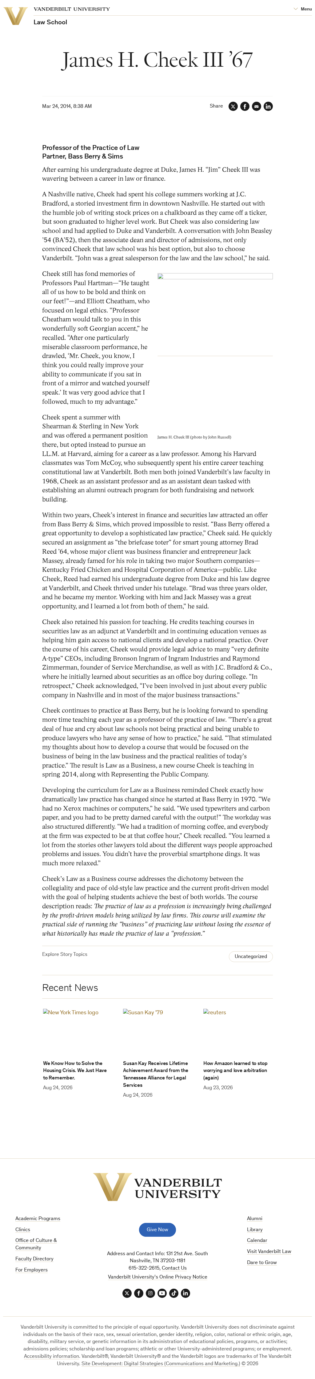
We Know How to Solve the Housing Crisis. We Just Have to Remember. (75, 1071)
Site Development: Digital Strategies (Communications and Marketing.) (161, 1364)
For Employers (31, 1270)
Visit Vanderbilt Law (269, 1252)
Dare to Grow (262, 1263)
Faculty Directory (34, 1259)
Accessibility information (51, 1356)
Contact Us (174, 1268)
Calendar (257, 1240)
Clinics (22, 1230)
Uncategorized (251, 957)
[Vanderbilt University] (157, 1186)
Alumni (254, 1219)
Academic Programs (37, 1219)
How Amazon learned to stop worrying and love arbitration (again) (235, 1071)
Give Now (157, 1230)
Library (255, 1230)
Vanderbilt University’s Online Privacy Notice (157, 1277)
